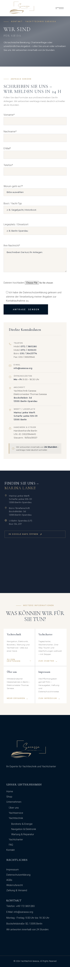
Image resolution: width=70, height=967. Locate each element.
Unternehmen (13, 801)
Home (9, 791)
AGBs (9, 880)
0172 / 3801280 (29, 346)
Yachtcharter (16, 839)
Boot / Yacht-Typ (13, 203)
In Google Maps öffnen (25, 534)
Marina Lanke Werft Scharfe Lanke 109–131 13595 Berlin (25, 416)
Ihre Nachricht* (12, 245)
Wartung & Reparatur (22, 834)
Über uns (14, 807)
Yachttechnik (16, 818)
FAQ (11, 844)
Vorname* (9, 114)
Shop (9, 796)
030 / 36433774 (28, 353)
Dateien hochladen (14, 282)
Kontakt (10, 849)
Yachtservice (16, 812)
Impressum (12, 869)
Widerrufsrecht (14, 885)
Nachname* (10, 131)
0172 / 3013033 (28, 350)
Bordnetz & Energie (22, 823)
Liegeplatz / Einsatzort (16, 224)
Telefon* (8, 165)
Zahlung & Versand (16, 890)
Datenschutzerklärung (18, 874)
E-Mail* (7, 148)
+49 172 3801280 (25, 906)
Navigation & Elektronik (23, 829)
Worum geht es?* (13, 186)
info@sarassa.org (23, 368)
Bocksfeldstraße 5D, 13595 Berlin (24, 923)
